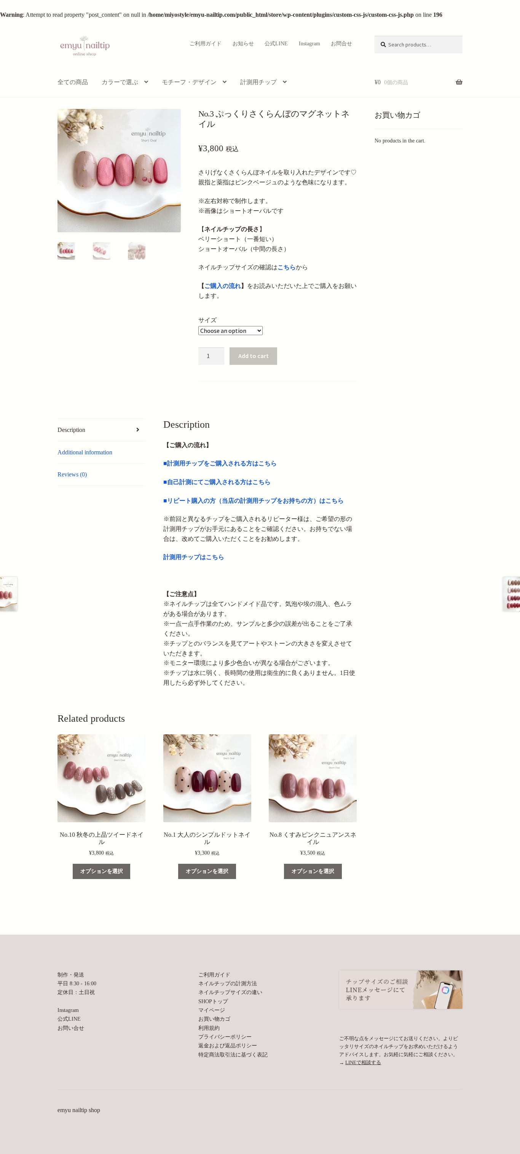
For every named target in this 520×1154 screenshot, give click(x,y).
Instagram (309, 43)
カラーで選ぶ (120, 82)
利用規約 (209, 1028)
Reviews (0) (72, 474)
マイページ (211, 1010)
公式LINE (276, 43)
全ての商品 (72, 82)
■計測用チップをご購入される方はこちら (220, 463)
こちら (287, 267)
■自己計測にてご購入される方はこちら (217, 482)
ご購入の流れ (222, 286)
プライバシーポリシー (225, 1037)
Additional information (84, 452)
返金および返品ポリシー (227, 1045)
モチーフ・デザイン (189, 82)
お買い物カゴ (214, 1019)
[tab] (101, 430)
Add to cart (253, 356)
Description (71, 430)
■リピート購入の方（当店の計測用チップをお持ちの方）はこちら (253, 500)
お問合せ (341, 43)
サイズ (207, 320)
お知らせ (243, 43)
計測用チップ (258, 82)
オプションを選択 (101, 871)
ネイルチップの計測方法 (227, 983)
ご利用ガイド (206, 43)
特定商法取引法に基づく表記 (233, 1055)
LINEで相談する (363, 1062)
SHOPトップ (213, 1001)
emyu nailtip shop (78, 1110)
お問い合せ (70, 1028)
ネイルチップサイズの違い (230, 992)
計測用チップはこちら (193, 557)
